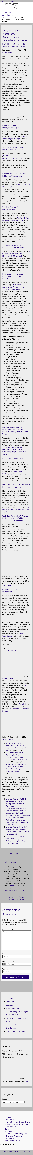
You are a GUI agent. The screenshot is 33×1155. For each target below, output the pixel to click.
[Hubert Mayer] (13, 674)
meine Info (7, 585)
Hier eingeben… (8, 929)
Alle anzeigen (8, 739)
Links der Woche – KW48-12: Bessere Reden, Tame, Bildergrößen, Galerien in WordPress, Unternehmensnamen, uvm (16, 803)
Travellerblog (23, 704)
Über (7, 648)
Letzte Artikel (11, 651)
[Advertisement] (15, 113)
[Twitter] (3, 1145)
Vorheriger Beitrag (16, 897)
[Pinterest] (8, 1145)
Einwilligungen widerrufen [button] (15, 1031)
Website (5, 969)
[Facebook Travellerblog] (13, 1145)
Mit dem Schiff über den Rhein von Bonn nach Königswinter (15, 509)
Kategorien (6, 1099)
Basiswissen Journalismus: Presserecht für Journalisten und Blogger (13, 287)
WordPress (6, 46)
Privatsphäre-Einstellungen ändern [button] (18, 1134)
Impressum (10, 998)
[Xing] (11, 1145)
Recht (22, 44)
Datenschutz (10, 1001)
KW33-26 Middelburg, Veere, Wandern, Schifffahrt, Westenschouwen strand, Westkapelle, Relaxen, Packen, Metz (17, 757)
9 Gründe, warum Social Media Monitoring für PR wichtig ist (16, 253)
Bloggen (10, 44)
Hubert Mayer (10, 4)
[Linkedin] (1, 1145)
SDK (25, 685)
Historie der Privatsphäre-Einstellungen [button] (14, 1137)
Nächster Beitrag (16, 899)
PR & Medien (9, 1131)
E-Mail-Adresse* (8, 961)
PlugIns (17, 44)
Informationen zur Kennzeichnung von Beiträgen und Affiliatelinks (17, 1012)
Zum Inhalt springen (7, 1)
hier (22, 467)
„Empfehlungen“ (11, 1127)
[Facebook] (6, 1145)
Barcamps (9, 1005)
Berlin (4, 44)
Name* (4, 954)
